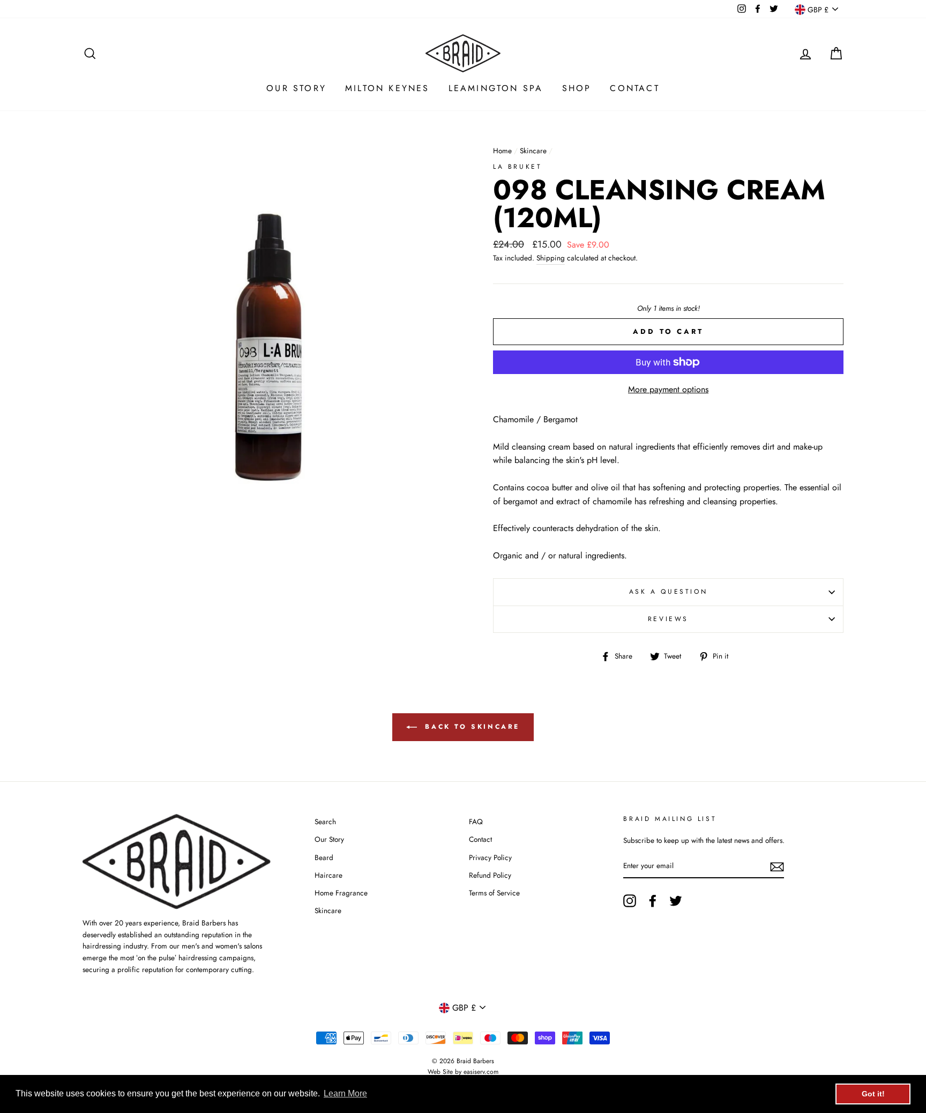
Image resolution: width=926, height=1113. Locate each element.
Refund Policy (490, 875)
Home (502, 150)
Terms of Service (494, 892)
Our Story (296, 88)
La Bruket (517, 166)
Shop (577, 88)
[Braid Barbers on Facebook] (652, 900)
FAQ (476, 821)
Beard (324, 857)
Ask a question (668, 591)
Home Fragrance (341, 892)
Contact (634, 88)
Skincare (533, 150)
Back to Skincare (470, 726)
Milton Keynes (387, 88)
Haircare (328, 875)
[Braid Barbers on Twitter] (675, 900)
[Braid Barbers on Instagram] (629, 900)
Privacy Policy (490, 857)
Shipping (550, 257)
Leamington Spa (496, 88)
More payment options (668, 389)
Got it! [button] (873, 1093)
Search (325, 821)
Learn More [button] (345, 1093)
